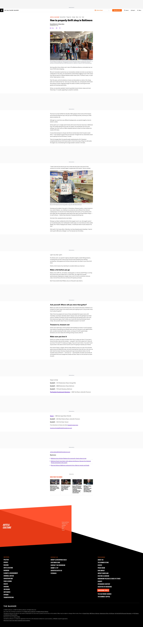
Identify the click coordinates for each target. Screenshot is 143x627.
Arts (80, 17)
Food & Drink (8, 581)
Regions (6, 565)
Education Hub (8, 578)
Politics (6, 560)
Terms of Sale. (17, 616)
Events (100, 565)
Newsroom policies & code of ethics (109, 578)
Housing (6, 587)
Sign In (133, 10)
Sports (6, 562)
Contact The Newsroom (58, 565)
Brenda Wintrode (53, 24)
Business (6, 570)
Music (77, 17)
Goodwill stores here (73, 425)
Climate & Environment (11, 573)
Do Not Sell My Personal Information (123, 613)
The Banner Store (103, 562)
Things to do (68, 17)
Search (127, 10)
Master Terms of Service (29, 611)
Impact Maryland (103, 573)
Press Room (101, 568)
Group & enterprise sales (59, 560)
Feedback (53, 573)
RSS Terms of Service (94, 613)
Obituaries (7, 592)
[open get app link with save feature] (59, 28)
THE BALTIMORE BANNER (104, 594)
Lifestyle (73, 17)
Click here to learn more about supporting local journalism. (17, 620)
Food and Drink (63, 17)
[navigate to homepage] (9, 10)
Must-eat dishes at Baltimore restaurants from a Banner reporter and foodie (70, 465)
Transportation (9, 597)
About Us (100, 560)
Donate (100, 581)
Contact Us (54, 557)
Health (6, 584)
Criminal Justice (9, 576)
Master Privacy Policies (43, 611)
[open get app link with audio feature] (56, 28)
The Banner (101, 557)
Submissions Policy (104, 613)
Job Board (7, 589)
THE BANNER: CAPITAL (104, 596)
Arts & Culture (54, 17)
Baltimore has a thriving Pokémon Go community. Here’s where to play (68, 458)
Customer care (55, 562)
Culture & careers (103, 576)
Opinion (6, 595)
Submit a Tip (54, 568)
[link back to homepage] (10, 606)
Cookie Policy (86, 613)
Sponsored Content (104, 584)
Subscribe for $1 (117, 10)
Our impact (101, 570)
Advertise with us (71, 7)
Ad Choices (111, 613)
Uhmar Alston (61, 24)
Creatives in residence (105, 587)
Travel (83, 17)
